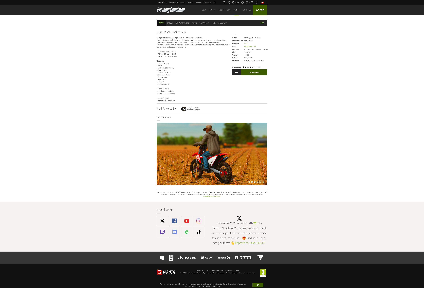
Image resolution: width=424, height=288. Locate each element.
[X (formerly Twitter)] (229, 2)
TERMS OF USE (217, 270)
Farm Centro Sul (250, 46)
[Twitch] (247, 2)
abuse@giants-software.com (212, 196)
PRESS (236, 270)
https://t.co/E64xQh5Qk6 (250, 243)
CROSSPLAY (222, 23)
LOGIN (262, 23)
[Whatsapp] (224, 2)
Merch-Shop (162, 2)
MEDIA (221, 10)
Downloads (173, 2)
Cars (246, 43)
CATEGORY (203, 23)
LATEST (170, 23)
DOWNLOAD (254, 72)
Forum (182, 2)
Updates (190, 2)
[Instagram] (242, 2)
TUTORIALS (246, 10)
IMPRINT (228, 270)
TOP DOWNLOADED (182, 23)
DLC (228, 10)
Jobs (214, 2)
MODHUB (161, 23)
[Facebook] (233, 2)
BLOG (204, 10)
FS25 (214, 23)
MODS (236, 10)
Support (198, 2)
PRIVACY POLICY (202, 270)
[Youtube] (238, 2)
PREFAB (194, 23)
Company (207, 2)
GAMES (213, 10)
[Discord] (252, 2)
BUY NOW (260, 10)
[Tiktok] (256, 2)
